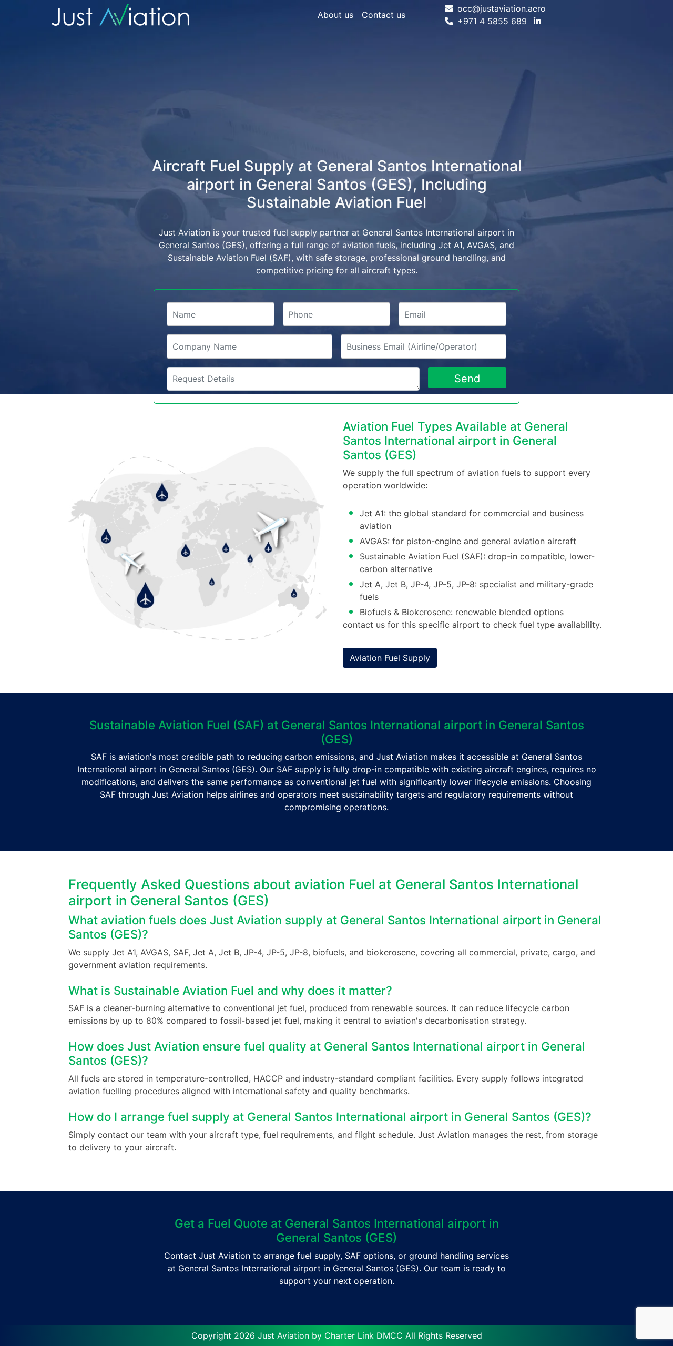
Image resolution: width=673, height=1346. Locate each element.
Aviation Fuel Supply (390, 657)
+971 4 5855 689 (492, 21)
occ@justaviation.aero (501, 8)
